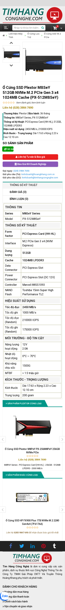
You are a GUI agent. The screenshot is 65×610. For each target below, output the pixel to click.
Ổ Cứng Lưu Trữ (33, 35)
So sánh (10, 149)
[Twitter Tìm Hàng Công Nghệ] (21, 546)
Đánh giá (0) (18, 192)
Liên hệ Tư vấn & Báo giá (31, 157)
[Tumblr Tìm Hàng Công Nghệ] (54, 546)
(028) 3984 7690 (21, 171)
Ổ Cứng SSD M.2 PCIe (52, 35)
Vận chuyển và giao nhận (18, 606)
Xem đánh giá (23, 102)
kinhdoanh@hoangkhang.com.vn (38, 174)
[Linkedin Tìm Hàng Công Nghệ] (32, 546)
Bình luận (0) (19, 199)
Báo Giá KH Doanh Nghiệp (31, 164)
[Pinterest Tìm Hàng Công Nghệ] (43, 546)
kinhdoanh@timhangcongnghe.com (40, 177)
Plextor (23, 113)
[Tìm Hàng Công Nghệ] (32, 15)
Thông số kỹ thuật (23, 185)
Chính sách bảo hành (16, 601)
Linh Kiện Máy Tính (15, 35)
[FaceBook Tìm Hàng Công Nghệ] (10, 546)
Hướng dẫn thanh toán (16, 596)
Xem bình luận (38, 102)
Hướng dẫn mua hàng (16, 591)
